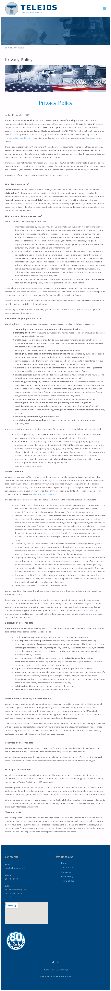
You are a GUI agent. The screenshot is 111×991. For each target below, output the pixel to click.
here (91, 610)
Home (64, 863)
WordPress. (65, 976)
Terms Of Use (67, 881)
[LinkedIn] (58, 962)
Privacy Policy (67, 876)
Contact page (92, 138)
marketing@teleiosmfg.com (17, 138)
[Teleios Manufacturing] (31, 8)
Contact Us (66, 872)
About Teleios (67, 867)
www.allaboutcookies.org (44, 494)
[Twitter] (53, 962)
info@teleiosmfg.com (15, 868)
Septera (54, 976)
